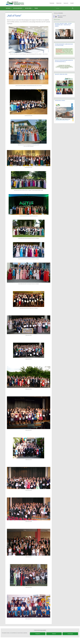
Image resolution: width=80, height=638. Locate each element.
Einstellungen (70, 633)
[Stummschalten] (69, 37)
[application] (64, 34)
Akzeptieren (37, 633)
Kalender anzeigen (57, 19)
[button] (64, 34)
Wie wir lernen (28, 8)
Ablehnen (54, 633)
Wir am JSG (8, 8)
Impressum (66, 3)
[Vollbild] (71, 37)
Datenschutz (58, 3)
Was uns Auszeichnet (17, 8)
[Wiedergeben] (57, 37)
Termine (36, 8)
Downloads (52, 3)
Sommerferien (60, 17)
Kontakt (72, 3)
